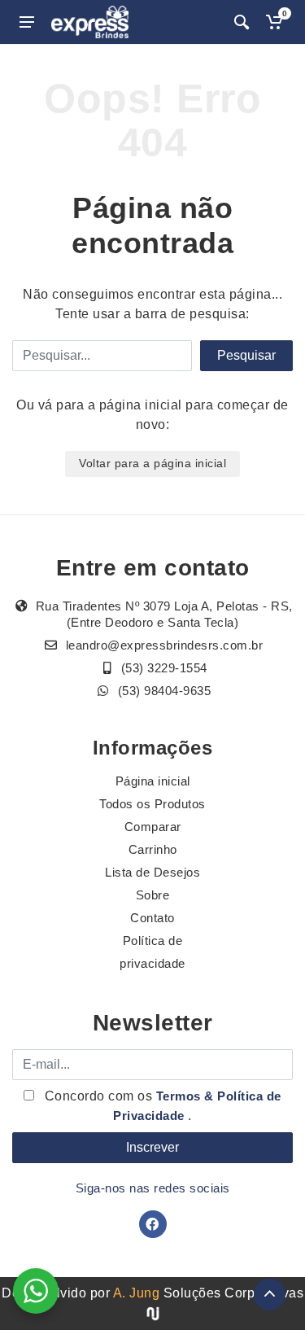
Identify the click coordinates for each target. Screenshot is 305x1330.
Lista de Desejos (152, 872)
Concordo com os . (161, 1105)
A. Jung (136, 1293)
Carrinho (153, 849)
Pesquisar (246, 355)
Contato (152, 918)
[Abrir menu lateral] (26, 22)
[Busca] (241, 22)
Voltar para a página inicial (152, 463)
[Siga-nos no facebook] (153, 1224)
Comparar (152, 826)
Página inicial (152, 781)
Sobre (153, 895)
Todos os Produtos (152, 804)
